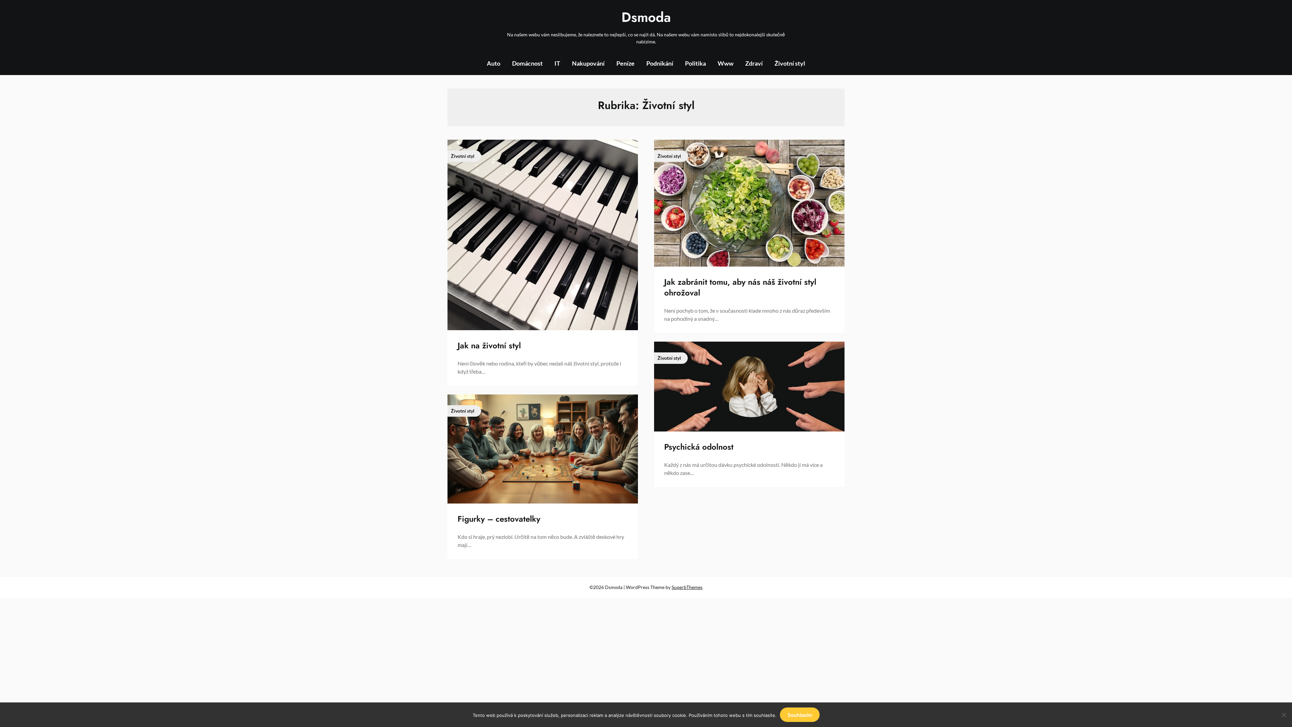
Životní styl (790, 63)
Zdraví (754, 63)
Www (725, 63)
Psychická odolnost (698, 447)
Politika (695, 63)
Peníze (625, 63)
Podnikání (659, 63)
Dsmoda (646, 17)
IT (557, 63)
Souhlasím (800, 715)
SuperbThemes (687, 587)
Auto (493, 63)
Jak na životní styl (489, 345)
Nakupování (588, 63)
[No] (1283, 715)
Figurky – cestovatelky (499, 519)
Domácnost (527, 63)
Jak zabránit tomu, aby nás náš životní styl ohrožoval (740, 287)
